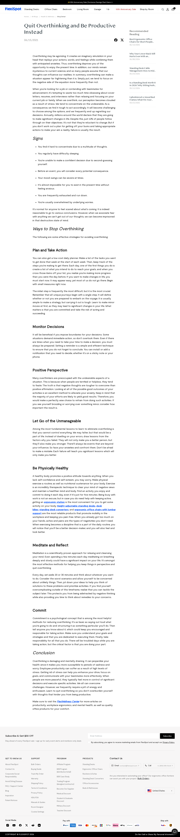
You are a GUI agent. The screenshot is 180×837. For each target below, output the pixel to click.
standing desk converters (54, 509)
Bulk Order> (143, 778)
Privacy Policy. (169, 742)
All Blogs (35, 16)
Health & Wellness (47, 16)
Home (26, 16)
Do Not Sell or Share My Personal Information (155, 834)
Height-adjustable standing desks (76, 506)
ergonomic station (54, 502)
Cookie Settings (37, 812)
